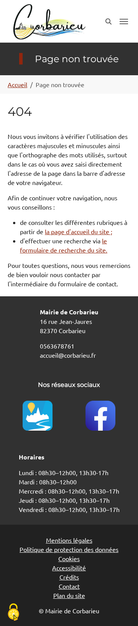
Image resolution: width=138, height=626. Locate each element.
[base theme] (49, 21)
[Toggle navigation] (123, 21)
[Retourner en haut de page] (121, 609)
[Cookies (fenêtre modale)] (13, 613)
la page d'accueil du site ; (78, 231)
